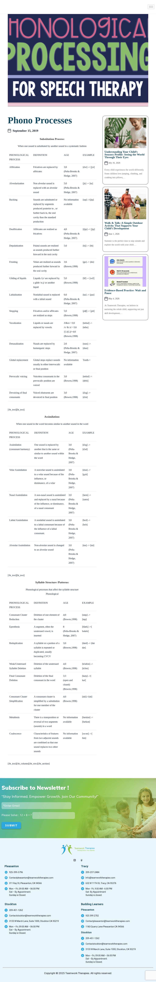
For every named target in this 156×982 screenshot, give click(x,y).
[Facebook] (81, 859)
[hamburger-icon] (151, 7)
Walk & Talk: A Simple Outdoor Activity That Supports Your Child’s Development (124, 226)
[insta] (74, 859)
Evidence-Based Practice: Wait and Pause (125, 291)
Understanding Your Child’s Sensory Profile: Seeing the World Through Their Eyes (124, 154)
